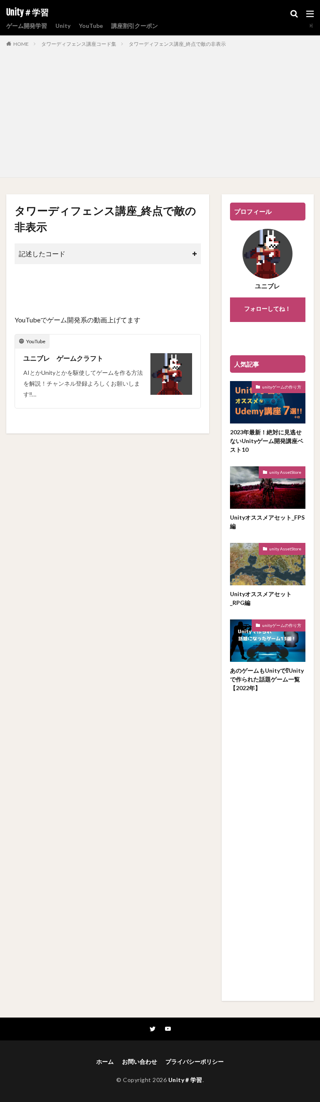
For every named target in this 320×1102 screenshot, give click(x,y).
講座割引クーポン (134, 25)
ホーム (105, 1061)
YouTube (91, 25)
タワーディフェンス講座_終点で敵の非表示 (177, 44)
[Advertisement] (160, 110)
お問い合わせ (139, 1061)
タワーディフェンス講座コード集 (78, 44)
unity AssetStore (285, 472)
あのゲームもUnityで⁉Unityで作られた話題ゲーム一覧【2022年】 (267, 679)
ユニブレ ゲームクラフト (63, 358)
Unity (62, 25)
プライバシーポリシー (194, 1061)
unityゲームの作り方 (281, 386)
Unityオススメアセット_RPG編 (261, 598)
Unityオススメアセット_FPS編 (267, 522)
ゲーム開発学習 (26, 25)
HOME (21, 44)
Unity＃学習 (27, 12)
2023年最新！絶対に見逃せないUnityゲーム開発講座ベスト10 (266, 440)
